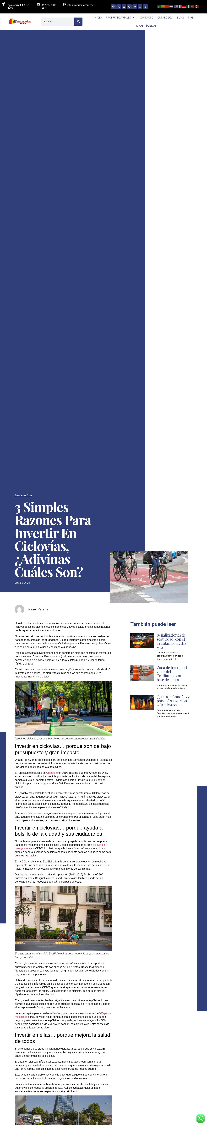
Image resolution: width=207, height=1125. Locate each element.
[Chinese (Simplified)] (167, 6)
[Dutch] (171, 6)
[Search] (78, 22)
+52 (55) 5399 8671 (49, 6)
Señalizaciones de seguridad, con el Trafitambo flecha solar (171, 641)
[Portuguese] (193, 6)
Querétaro (52, 772)
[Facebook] (113, 6)
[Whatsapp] (140, 6)
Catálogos (165, 17)
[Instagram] (129, 6)
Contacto (146, 17)
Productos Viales (118, 17)
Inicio (98, 17)
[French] (180, 6)
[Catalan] (163, 6)
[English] (176, 6)
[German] (184, 6)
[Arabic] (159, 6)
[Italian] (188, 6)
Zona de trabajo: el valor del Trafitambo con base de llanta (172, 673)
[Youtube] (134, 6)
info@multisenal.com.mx (80, 4)
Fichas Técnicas (146, 25)
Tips (190, 17)
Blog (180, 17)
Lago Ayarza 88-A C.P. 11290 (18, 6)
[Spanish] (197, 6)
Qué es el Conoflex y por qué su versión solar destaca (173, 700)
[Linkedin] (124, 6)
